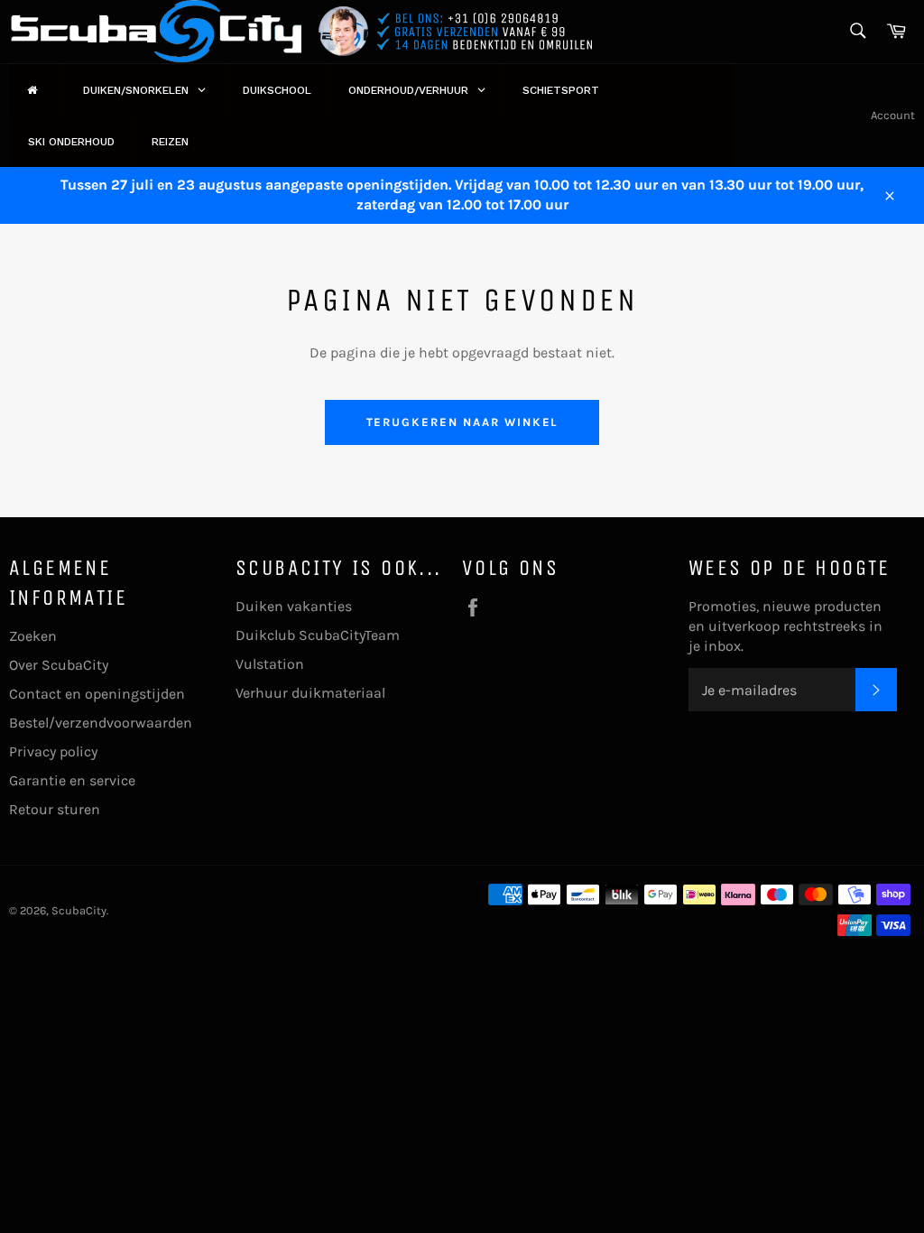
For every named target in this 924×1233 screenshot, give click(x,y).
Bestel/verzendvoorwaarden (100, 722)
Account (893, 115)
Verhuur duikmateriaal (310, 692)
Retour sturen (54, 809)
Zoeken (33, 635)
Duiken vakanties (294, 606)
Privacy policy (53, 751)
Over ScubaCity (58, 664)
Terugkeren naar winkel (462, 422)
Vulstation (270, 663)
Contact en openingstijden (97, 693)
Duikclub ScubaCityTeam (318, 635)
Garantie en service (72, 780)
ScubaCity (78, 910)
